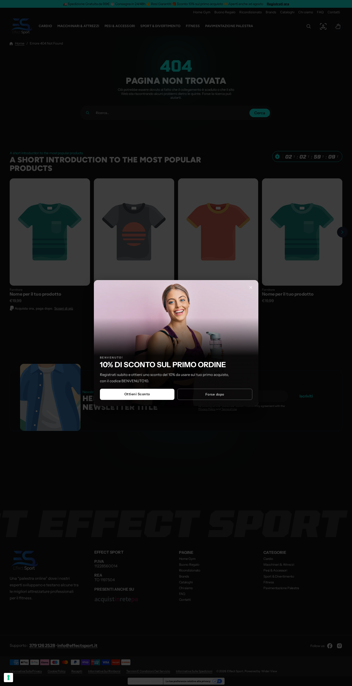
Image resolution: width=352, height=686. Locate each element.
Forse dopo (214, 394)
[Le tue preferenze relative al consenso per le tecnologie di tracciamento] (8, 677)
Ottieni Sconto (137, 394)
